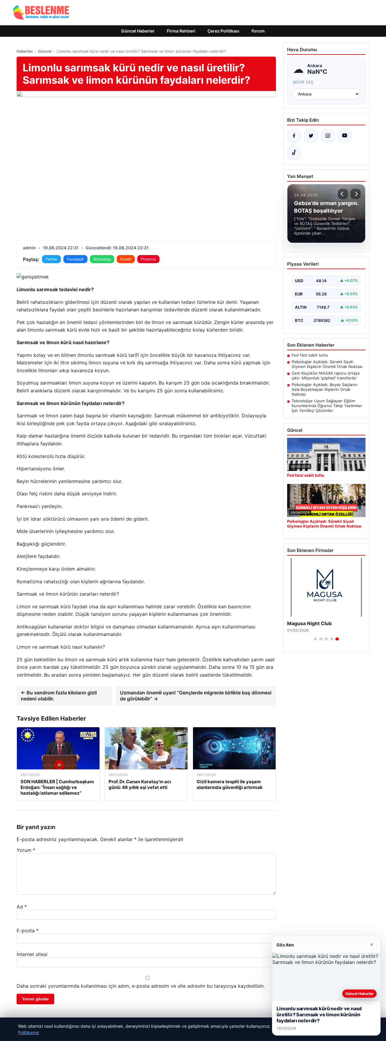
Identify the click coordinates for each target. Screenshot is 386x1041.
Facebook (75, 259)
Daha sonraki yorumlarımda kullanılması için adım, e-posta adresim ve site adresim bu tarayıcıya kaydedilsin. (141, 986)
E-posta (28, 930)
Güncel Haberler (138, 30)
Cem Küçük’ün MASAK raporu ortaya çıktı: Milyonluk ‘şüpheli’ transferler (325, 375)
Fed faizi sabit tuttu (310, 355)
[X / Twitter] (311, 136)
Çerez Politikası (223, 30)
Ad (22, 907)
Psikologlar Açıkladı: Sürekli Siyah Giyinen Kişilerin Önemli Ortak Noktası (327, 364)
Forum (258, 30)
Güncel (45, 51)
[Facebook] (294, 136)
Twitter (51, 259)
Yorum (26, 850)
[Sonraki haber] (355, 194)
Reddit (125, 259)
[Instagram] (328, 136)
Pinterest (148, 259)
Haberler (25, 51)
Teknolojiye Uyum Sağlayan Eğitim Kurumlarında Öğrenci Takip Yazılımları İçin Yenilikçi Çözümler (327, 405)
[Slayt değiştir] (315, 638)
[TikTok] (294, 153)
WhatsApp (102, 259)
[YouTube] (345, 136)
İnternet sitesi (32, 954)
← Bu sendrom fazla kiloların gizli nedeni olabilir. (59, 696)
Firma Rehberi (181, 30)
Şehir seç (303, 82)
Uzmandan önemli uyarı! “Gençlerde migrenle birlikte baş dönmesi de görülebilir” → (195, 696)
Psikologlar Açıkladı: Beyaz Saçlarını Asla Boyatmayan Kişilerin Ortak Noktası (324, 389)
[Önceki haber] (343, 194)
